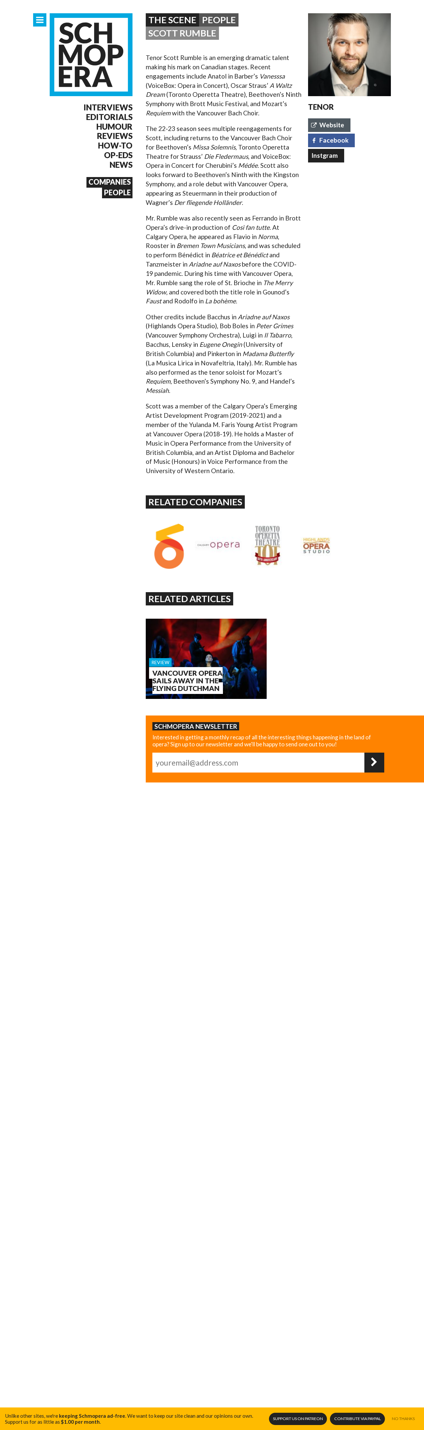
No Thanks (403, 1418)
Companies (109, 182)
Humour (114, 126)
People (117, 192)
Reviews (114, 136)
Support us (298, 1418)
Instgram (324, 155)
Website (331, 125)
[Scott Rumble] (349, 54)
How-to (115, 145)
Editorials (109, 117)
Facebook (333, 140)
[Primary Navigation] (39, 20)
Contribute (357, 1418)
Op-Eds (118, 155)
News (121, 164)
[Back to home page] (91, 54)
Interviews (107, 107)
